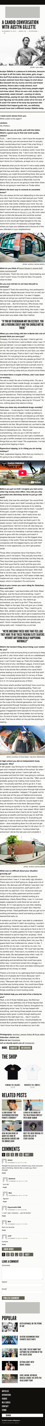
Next (27, 1154)
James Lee (22, 31)
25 (3, 33)
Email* (4, 1289)
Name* (4, 1282)
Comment (6, 1265)
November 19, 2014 (9, 31)
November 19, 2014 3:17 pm (18, 1181)
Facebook (15, 1040)
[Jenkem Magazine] (22, 2)
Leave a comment (10, 1261)
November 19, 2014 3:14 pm (17, 1162)
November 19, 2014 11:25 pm (17, 1238)
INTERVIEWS (33, 31)
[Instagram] (35, 1410)
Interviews (26, 1048)
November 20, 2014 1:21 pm (18, 1195)
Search (3, 1415)
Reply (4, 1173)
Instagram (29, 1043)
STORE (4, 1410)
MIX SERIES (6, 1402)
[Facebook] (28, 1410)
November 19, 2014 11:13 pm (17, 1224)
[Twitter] (32, 1410)
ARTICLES (5, 1391)
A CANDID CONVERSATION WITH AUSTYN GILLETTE (20, 24)
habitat (13, 1048)
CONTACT (5, 1406)
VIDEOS (4, 1398)
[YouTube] (40, 1410)
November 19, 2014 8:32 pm (17, 1209)
